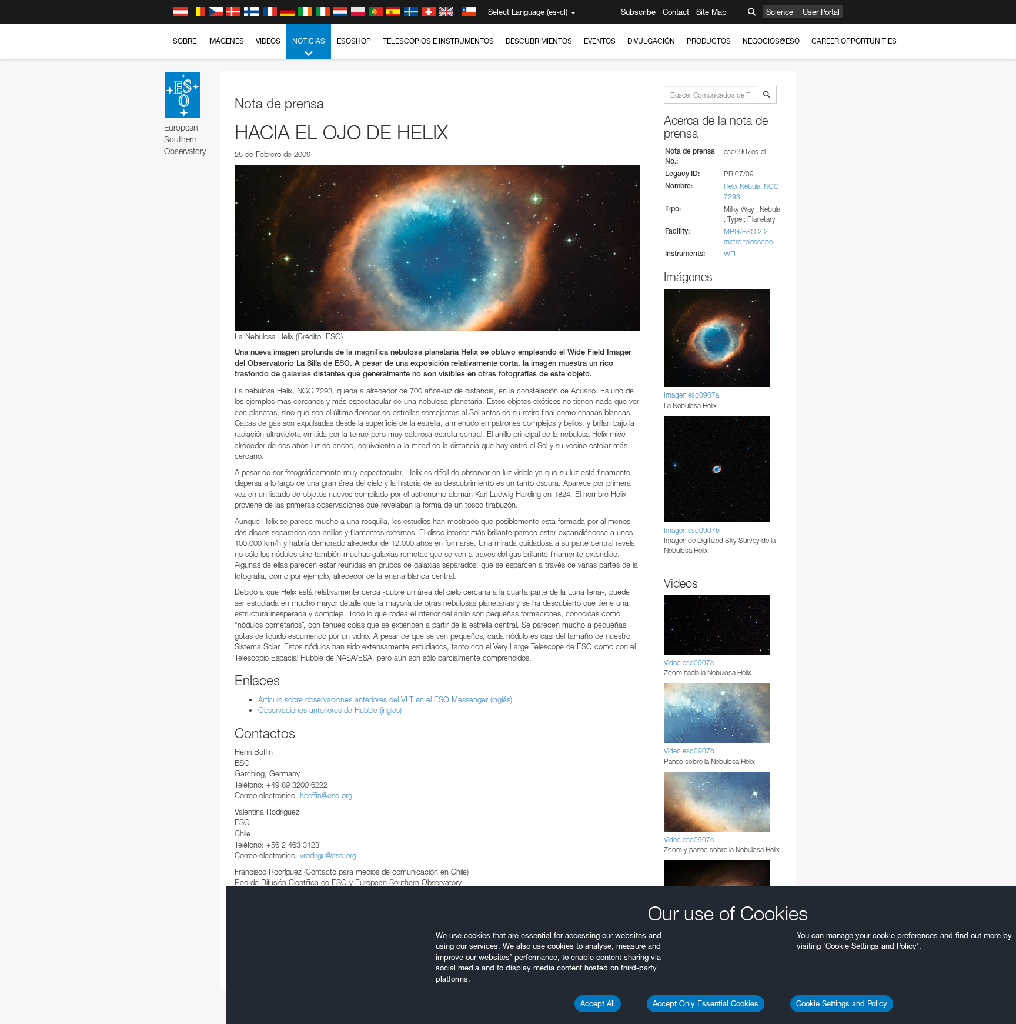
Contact (676, 11)
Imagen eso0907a (691, 395)
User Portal (821, 11)
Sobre (184, 40)
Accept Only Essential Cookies (705, 1003)
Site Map (711, 11)
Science (779, 11)
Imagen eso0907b (692, 530)
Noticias (308, 40)
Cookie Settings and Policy (841, 1003)
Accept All (597, 1003)
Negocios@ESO (771, 40)
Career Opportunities (854, 40)
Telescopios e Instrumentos (438, 40)
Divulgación (651, 40)
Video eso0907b (689, 750)
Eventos (600, 40)
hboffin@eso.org (326, 795)
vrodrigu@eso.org (328, 855)
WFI (730, 253)
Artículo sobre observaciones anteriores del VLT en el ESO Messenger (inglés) (385, 699)
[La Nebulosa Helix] (437, 248)
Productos (709, 40)
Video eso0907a (689, 662)
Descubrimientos (539, 40)
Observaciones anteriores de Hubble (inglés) (330, 710)
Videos (268, 40)
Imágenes (226, 40)
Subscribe (638, 11)
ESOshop (354, 40)
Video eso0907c (689, 839)
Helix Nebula (742, 186)
